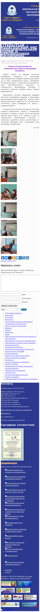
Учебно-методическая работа (15, 358)
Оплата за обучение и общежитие (17, 362)
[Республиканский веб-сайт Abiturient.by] (15, 525)
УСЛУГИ (7, 572)
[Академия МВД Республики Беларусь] (15, 538)
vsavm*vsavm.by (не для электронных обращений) (16, 410)
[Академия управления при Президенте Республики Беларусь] (15, 472)
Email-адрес (26, 298)
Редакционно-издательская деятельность (19, 349)
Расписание (9, 360)
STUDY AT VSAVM (11, 364)
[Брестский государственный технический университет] (15, 564)
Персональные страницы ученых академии (20, 343)
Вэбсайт (25, 302)
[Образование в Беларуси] (30, 607)
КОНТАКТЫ (8, 570)
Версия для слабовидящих (9, 463)
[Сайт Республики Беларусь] (11, 607)
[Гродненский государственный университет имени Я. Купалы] (15, 492)
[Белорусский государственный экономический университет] (15, 479)
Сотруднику (9, 317)
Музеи (7, 334)
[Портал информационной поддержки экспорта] (15, 551)
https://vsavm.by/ (5, 413)
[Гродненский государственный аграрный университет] (15, 485)
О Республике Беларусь (13, 313)
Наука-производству (12, 345)
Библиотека (9, 332)
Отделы (8, 330)
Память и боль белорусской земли (17, 356)
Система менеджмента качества (16, 375)
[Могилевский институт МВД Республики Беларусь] (15, 518)
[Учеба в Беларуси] (11, 556)
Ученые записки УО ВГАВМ (14, 351)
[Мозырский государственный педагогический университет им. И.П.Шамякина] (15, 501)
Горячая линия (10, 373)
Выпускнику (9, 315)
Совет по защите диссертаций (15, 326)
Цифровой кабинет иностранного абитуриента (21, 379)
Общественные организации (15, 370)
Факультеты (9, 319)
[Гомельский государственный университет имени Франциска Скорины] (15, 514)
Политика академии (12, 377)
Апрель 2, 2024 (6, 261)
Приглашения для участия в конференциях (20, 341)
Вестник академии (11, 353)
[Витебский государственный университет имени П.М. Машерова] (15, 547)
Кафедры (8, 328)
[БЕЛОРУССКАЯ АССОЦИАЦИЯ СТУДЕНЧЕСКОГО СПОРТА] (15, 531)
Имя (24, 294)
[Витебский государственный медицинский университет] (15, 505)
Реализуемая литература (14, 347)
